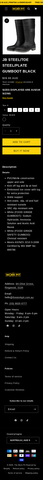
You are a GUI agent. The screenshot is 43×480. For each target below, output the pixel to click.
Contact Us (10, 357)
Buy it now (21, 151)
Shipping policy (31, 473)
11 (31, 109)
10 (26, 109)
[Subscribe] (34, 409)
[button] (6, 8)
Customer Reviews (14, 390)
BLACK (4, 119)
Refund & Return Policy (17, 351)
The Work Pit (19, 465)
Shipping (18, 82)
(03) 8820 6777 (18, 303)
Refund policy (19, 468)
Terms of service (13, 376)
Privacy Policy (12, 383)
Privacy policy (34, 468)
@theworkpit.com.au (22, 297)
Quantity (6, 125)
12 (37, 109)
